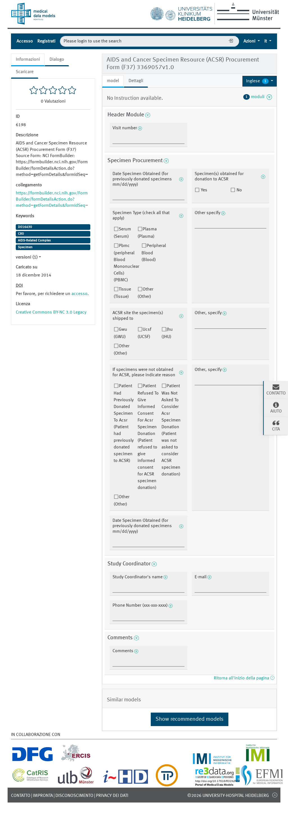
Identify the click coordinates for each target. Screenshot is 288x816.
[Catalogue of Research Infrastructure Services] (30, 780)
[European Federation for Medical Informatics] (261, 783)
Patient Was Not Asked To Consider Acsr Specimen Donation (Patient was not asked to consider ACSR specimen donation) (171, 430)
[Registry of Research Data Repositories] (226, 783)
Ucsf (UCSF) (144, 333)
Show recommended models (190, 719)
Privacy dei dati (112, 796)
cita (276, 429)
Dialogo (57, 59)
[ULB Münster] (76, 783)
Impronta (43, 796)
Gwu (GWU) (120, 333)
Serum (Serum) (122, 233)
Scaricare (24, 72)
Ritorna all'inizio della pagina (242, 678)
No (238, 190)
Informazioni (28, 59)
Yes (203, 190)
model (113, 81)
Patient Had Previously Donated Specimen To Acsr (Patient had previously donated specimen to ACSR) (124, 423)
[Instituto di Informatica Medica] (258, 760)
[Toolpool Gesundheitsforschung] (167, 783)
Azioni (250, 41)
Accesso (25, 41)
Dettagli (136, 81)
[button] (259, 81)
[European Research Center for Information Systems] (76, 760)
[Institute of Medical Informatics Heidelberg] (212, 760)
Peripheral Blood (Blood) (153, 253)
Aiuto (276, 411)
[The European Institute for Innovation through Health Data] (125, 783)
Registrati (46, 41)
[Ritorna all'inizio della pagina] (274, 795)
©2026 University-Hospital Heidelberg (228, 796)
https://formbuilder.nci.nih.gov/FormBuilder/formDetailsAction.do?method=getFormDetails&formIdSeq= (52, 199)
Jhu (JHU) (167, 333)
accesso (79, 294)
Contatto (20, 796)
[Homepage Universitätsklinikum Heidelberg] (181, 12)
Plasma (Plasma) (147, 233)
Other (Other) (145, 293)
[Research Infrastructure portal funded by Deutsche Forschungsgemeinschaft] (32, 760)
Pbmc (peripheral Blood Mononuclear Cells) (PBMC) (126, 263)
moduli (256, 97)
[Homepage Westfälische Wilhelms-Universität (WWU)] (247, 11)
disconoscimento (74, 796)
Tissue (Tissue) (122, 293)
